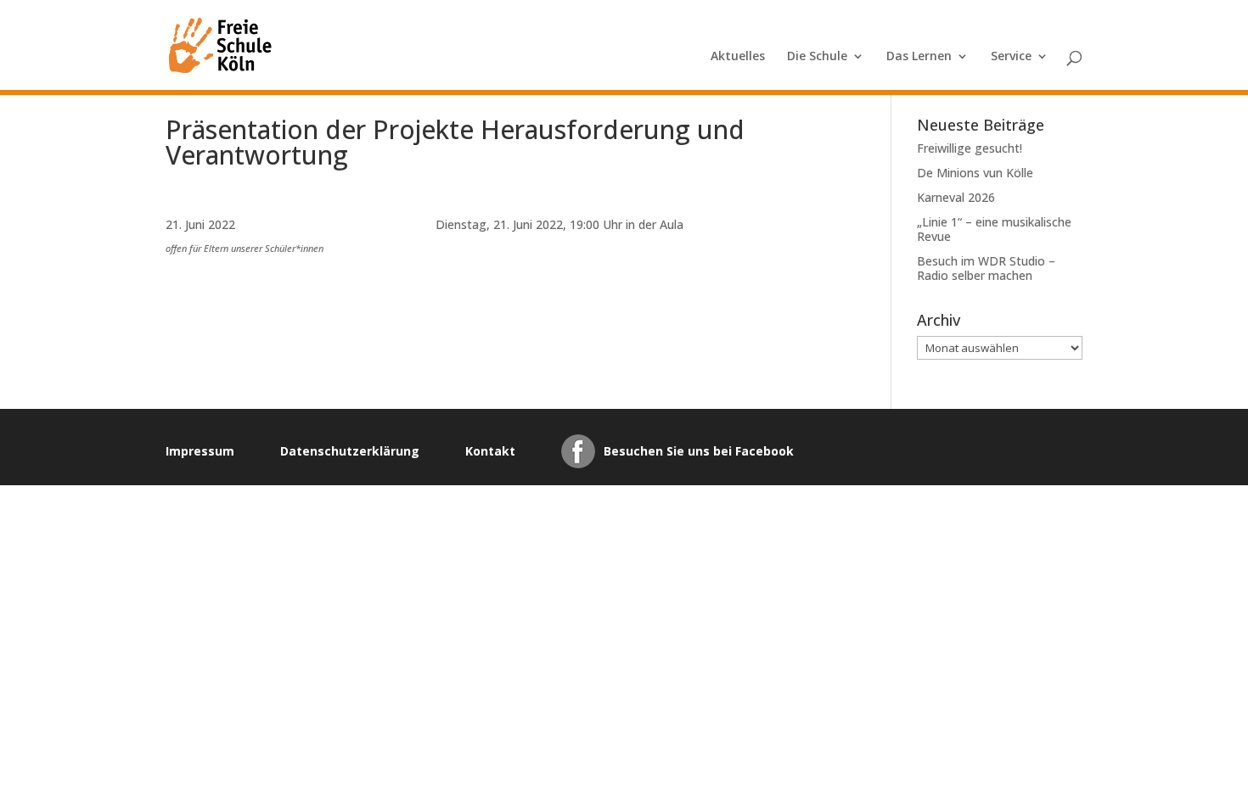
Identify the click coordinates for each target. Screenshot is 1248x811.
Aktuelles (738, 57)
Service (1011, 57)
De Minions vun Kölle (975, 173)
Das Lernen (919, 57)
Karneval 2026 (956, 197)
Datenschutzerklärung (349, 451)
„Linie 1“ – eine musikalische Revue (994, 229)
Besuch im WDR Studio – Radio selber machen (986, 268)
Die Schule (817, 57)
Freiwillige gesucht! (969, 148)
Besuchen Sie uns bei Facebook (699, 451)
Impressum (200, 451)
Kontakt (490, 451)
